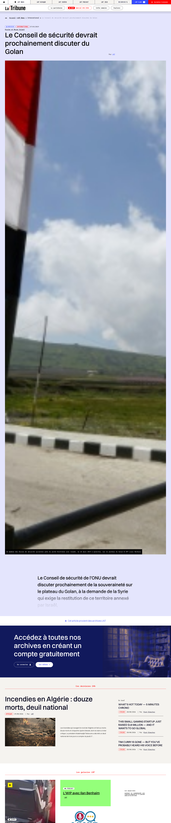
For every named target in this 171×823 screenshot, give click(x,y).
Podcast (70, 788)
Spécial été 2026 (80, 8)
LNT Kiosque (41, 2)
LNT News (21, 2)
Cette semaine (101, 8)
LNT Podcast (84, 2)
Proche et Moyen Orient (15, 30)
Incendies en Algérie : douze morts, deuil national (49, 703)
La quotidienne (56, 8)
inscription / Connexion (161, 2)
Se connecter (22, 664)
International (33, 18)
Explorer (117, 8)
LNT (113, 54)
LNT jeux (104, 2)
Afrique (9, 714)
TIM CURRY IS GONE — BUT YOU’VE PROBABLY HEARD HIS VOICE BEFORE (140, 743)
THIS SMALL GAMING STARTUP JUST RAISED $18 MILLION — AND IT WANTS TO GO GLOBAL (139, 725)
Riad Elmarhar (149, 712)
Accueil (12, 18)
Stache (122, 712)
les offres (43, 664)
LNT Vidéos (63, 2)
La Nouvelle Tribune (15, 7)
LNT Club (138, 2)
